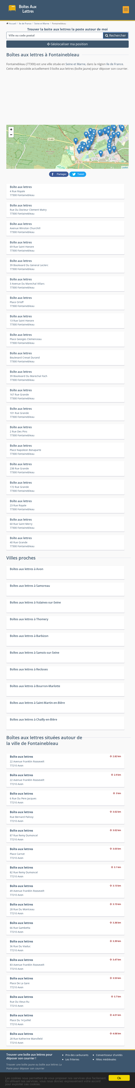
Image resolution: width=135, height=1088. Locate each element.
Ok (119, 1078)
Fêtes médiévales (106, 1059)
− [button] (11, 135)
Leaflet (125, 167)
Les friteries (72, 1059)
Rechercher (117, 35)
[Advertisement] (67, 97)
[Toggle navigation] (126, 9)
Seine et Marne (75, 64)
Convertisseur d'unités (109, 1055)
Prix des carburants (76, 1055)
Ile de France (114, 64)
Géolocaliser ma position (69, 44)
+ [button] (11, 129)
